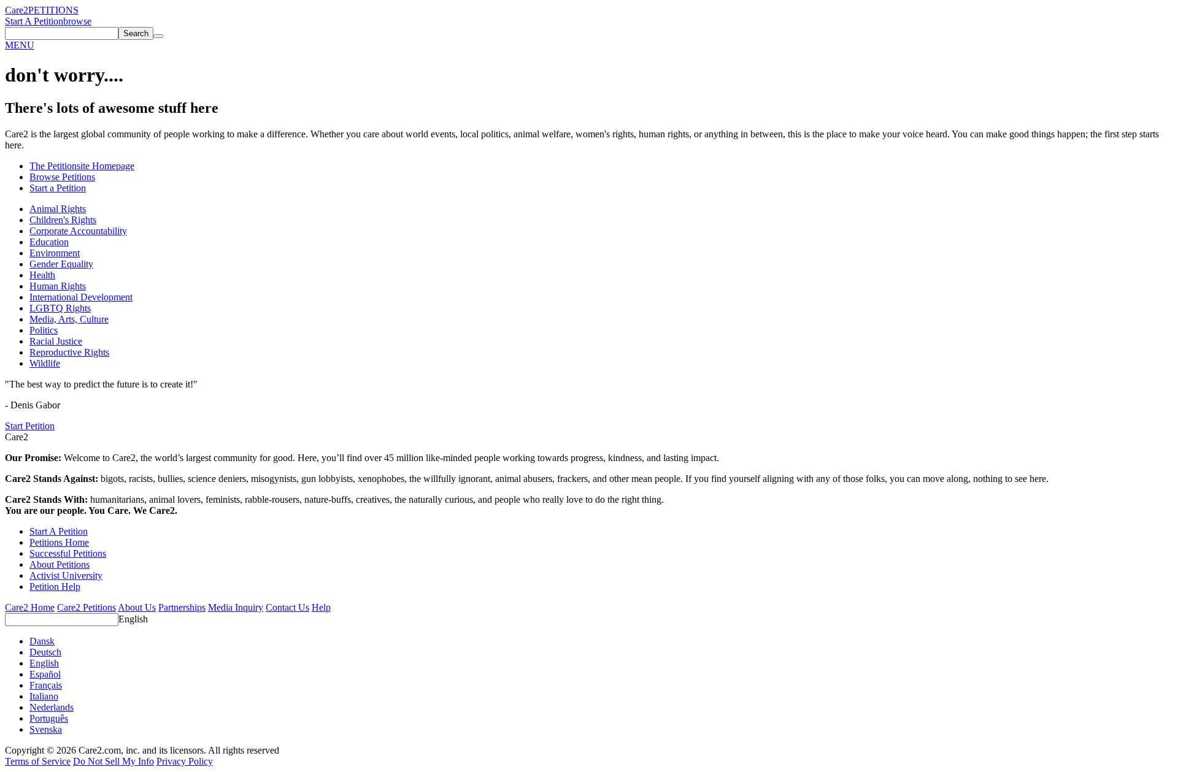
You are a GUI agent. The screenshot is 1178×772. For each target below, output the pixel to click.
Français (45, 685)
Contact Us (287, 607)
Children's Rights (62, 220)
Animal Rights (57, 209)
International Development (81, 297)
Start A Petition (34, 21)
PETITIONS (53, 10)
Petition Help (54, 586)
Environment (54, 253)
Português (48, 718)
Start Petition (30, 426)
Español (45, 674)
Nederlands (51, 707)
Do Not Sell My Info (113, 761)
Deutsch (45, 652)
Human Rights (57, 286)
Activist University (65, 575)
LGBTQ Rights (60, 308)
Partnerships (182, 607)
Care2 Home (30, 607)
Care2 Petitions (86, 607)
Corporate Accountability (78, 231)
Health (42, 275)
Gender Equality (61, 264)
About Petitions (59, 564)
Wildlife (44, 363)
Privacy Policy (184, 761)
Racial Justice (55, 341)
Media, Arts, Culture (69, 319)
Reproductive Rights (69, 352)
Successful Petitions (67, 553)
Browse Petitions (62, 177)
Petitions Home (59, 542)
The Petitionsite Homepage (81, 166)
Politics (43, 330)
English (133, 619)
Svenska (45, 729)
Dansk (42, 641)
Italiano (43, 696)
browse (77, 21)
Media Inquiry (235, 607)
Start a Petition (57, 188)
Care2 (16, 10)
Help (321, 607)
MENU (19, 45)
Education (49, 242)
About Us (137, 607)
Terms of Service (38, 761)
